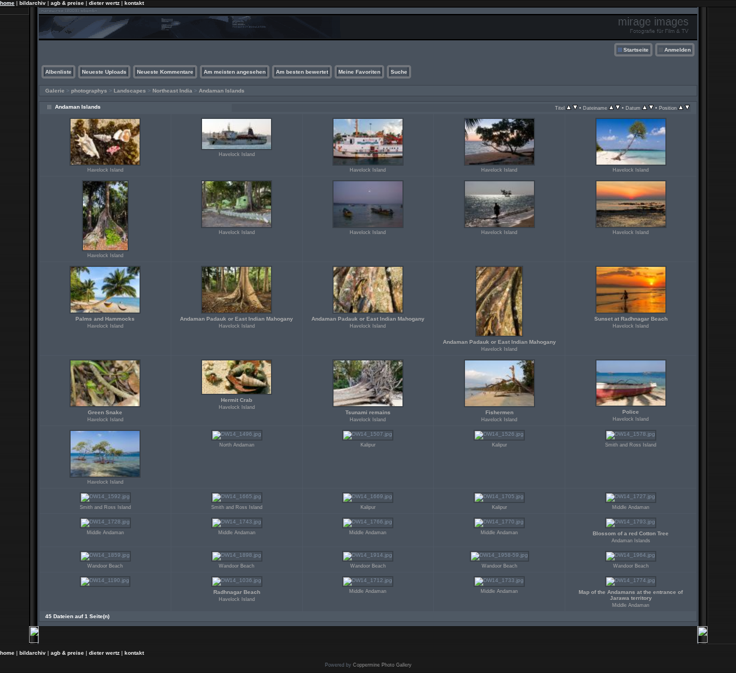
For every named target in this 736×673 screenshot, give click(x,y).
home (7, 3)
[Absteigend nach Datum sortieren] (651, 108)
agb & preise (67, 3)
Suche (399, 72)
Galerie (55, 91)
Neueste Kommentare (165, 72)
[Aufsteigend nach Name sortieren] (611, 108)
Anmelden (677, 50)
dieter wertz (104, 3)
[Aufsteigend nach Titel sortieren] (568, 108)
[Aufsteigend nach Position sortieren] (680, 108)
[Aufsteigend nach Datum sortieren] (644, 108)
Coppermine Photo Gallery (382, 665)
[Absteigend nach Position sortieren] (687, 108)
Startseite (636, 50)
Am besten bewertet (302, 72)
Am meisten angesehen (235, 72)
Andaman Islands (222, 91)
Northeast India (172, 91)
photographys (89, 91)
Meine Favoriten (359, 72)
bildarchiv (32, 3)
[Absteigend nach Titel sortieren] (575, 108)
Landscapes (130, 91)
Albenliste (58, 72)
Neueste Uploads (104, 72)
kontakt (134, 3)
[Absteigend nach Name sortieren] (617, 108)
